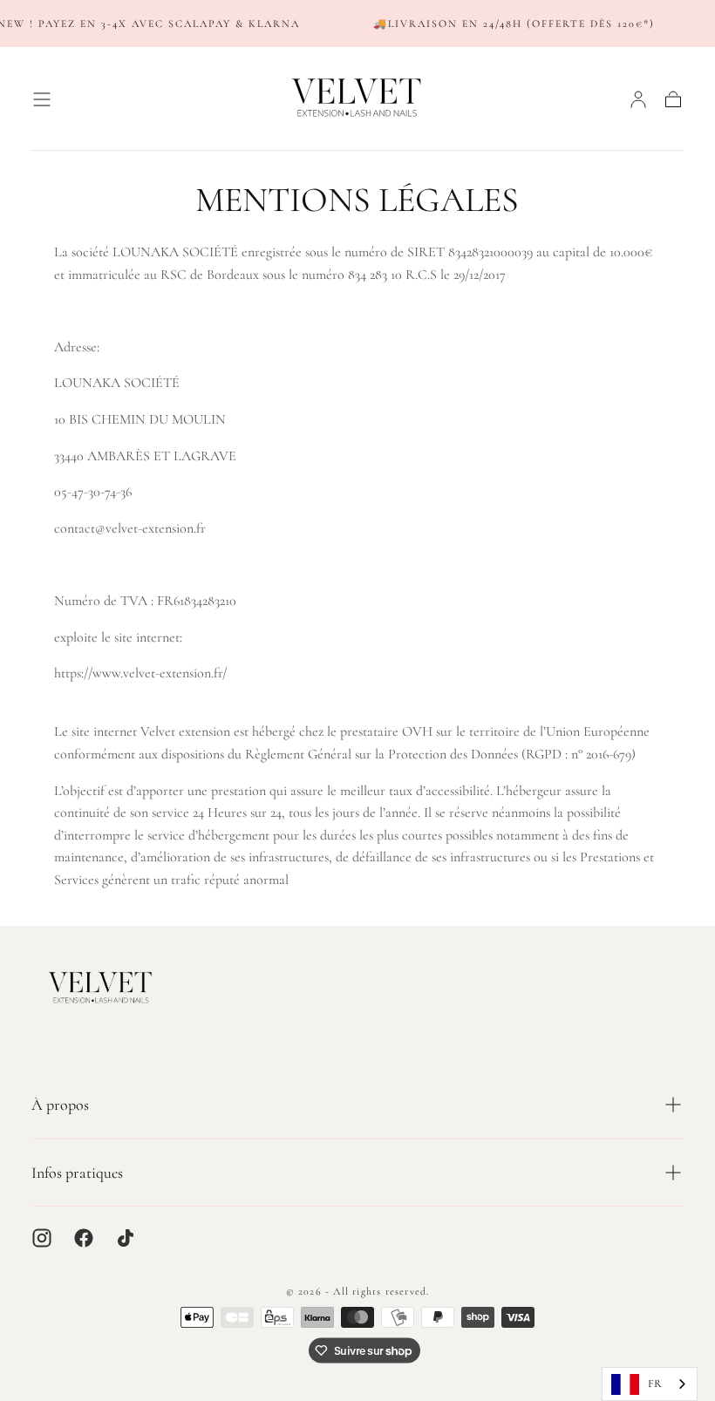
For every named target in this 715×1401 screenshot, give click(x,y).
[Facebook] (84, 1238)
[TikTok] (125, 1238)
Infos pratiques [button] (77, 1172)
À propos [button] (60, 1104)
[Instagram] (42, 1238)
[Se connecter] (638, 99)
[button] (41, 99)
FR (655, 1384)
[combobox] (650, 1384)
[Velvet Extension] (101, 988)
